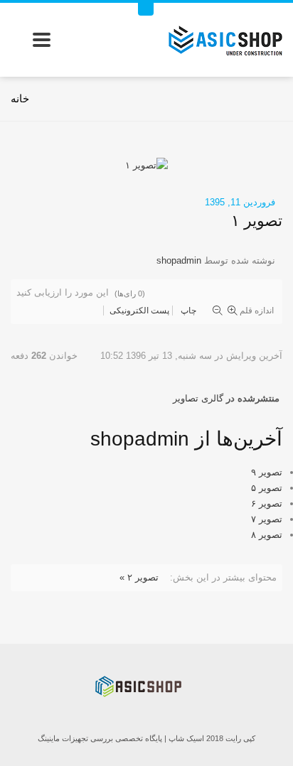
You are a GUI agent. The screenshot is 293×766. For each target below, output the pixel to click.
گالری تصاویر (198, 398)
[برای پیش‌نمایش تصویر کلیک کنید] (146, 164)
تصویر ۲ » (139, 577)
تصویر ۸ (266, 534)
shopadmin (178, 260)
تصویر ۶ (266, 503)
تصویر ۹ (266, 472)
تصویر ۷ (266, 519)
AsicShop (146, 690)
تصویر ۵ (266, 487)
